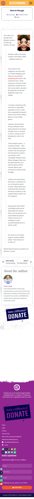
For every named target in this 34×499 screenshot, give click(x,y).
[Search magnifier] (26, 3)
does (13, 45)
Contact (4, 431)
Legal (3, 428)
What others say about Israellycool (11, 436)
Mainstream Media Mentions (10, 439)
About (3, 425)
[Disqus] (17, 355)
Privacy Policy (6, 433)
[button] (30, 3)
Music (17, 17)
